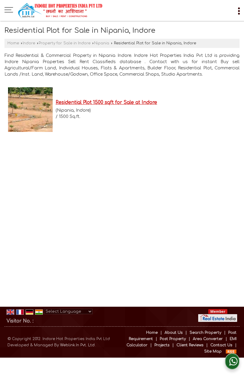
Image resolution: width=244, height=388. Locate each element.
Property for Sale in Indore (64, 43)
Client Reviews (190, 345)
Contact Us (221, 345)
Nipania (101, 43)
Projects (162, 345)
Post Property (173, 339)
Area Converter (208, 339)
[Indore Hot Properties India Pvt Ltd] (60, 10)
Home (13, 43)
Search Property (205, 333)
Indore (29, 43)
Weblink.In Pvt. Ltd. (78, 345)
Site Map (213, 351)
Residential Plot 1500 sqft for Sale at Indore (106, 102)
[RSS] (231, 351)
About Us (174, 333)
